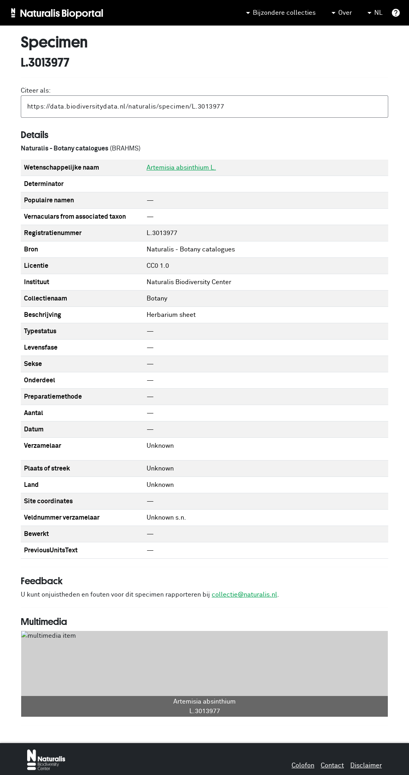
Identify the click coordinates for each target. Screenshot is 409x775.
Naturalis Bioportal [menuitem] (61, 12)
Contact (332, 765)
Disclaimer (366, 765)
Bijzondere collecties (284, 13)
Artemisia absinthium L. (181, 167)
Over (345, 13)
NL (378, 13)
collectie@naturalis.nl (244, 594)
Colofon (303, 765)
